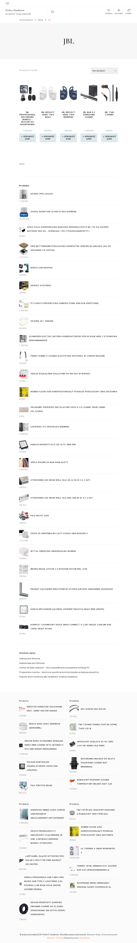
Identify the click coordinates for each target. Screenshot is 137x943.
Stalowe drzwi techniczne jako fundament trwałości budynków (48, 676)
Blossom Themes (55, 938)
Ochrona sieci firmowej (29, 658)
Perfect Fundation (14, 10)
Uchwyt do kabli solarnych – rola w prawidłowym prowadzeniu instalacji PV (54, 667)
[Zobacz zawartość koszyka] (129, 11)
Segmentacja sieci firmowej (32, 663)
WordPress (84, 938)
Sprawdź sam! (28, 137)
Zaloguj (119, 13)
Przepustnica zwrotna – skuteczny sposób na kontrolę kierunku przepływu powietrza (59, 672)
